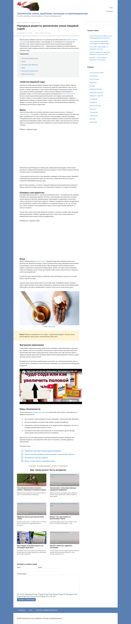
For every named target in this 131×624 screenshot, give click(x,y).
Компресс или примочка (29, 65)
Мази (23, 68)
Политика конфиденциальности (46, 610)
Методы (32, 466)
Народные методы (45, 33)
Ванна (23, 61)
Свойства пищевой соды (29, 58)
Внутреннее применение (29, 71)
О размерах (93, 99)
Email (40, 567)
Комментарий (21, 574)
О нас (111, 7)
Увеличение (63, 466)
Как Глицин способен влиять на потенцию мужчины (30, 547)
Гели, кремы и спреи (96, 72)
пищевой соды (24, 114)
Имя (19, 567)
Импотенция (94, 76)
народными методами (40, 412)
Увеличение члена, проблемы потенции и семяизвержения (52, 13)
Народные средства (96, 92)
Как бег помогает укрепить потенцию (61, 547)
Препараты (93, 102)
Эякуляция (93, 122)
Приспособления (95, 106)
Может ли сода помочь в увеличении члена (40, 461)
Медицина (93, 82)
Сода (54, 466)
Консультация (94, 79)
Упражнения (94, 115)
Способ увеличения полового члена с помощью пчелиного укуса (31, 489)
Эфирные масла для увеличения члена (30, 518)
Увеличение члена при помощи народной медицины (43, 451)
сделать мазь (40, 261)
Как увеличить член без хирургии (36, 458)
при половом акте (69, 94)
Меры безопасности (28, 74)
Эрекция (92, 119)
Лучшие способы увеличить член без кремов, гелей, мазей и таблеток (50, 454)
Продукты (93, 109)
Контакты (110, 11)
